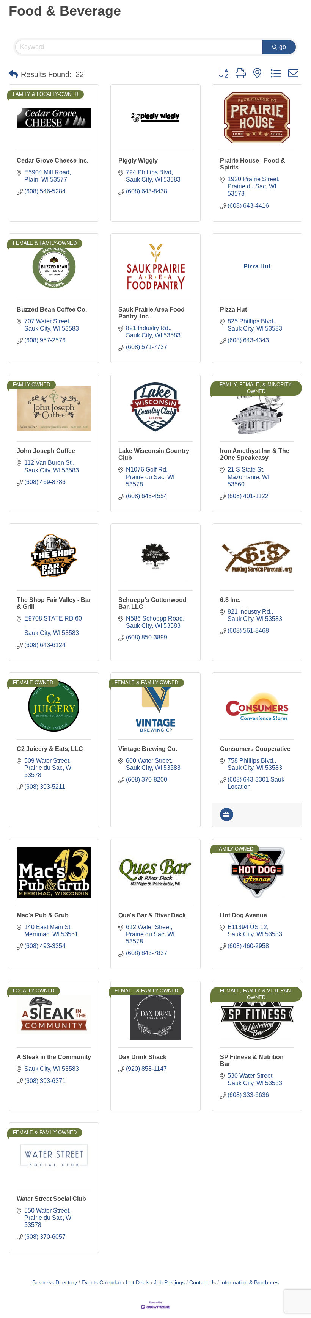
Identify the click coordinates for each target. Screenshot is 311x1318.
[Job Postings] (226, 819)
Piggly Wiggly (138, 160)
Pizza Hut (233, 309)
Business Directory (54, 1282)
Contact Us (202, 1282)
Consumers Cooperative (255, 749)
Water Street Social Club (51, 1199)
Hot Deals (137, 1282)
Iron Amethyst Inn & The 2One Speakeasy (254, 454)
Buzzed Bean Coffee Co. (52, 309)
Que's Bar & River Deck (152, 915)
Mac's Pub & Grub (43, 915)
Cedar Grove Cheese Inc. (52, 160)
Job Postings (169, 1282)
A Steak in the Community (54, 1057)
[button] (13, 74)
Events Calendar (101, 1282)
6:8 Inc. (230, 600)
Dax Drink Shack (142, 1057)
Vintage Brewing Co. (147, 749)
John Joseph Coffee (46, 451)
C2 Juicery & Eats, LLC (50, 749)
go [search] (282, 47)
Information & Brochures (249, 1282)
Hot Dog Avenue (243, 915)
